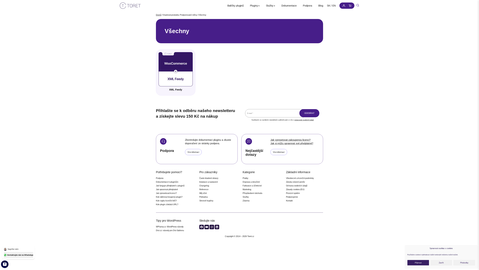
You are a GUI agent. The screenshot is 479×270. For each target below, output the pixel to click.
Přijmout (418, 263)
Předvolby (464, 263)
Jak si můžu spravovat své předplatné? (291, 143)
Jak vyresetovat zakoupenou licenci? (290, 139)
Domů (158, 15)
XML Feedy (175, 89)
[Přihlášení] (343, 5)
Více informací (193, 152)
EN (334, 5)
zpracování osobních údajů (304, 120)
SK (328, 5)
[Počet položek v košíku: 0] (350, 5)
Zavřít (441, 263)
